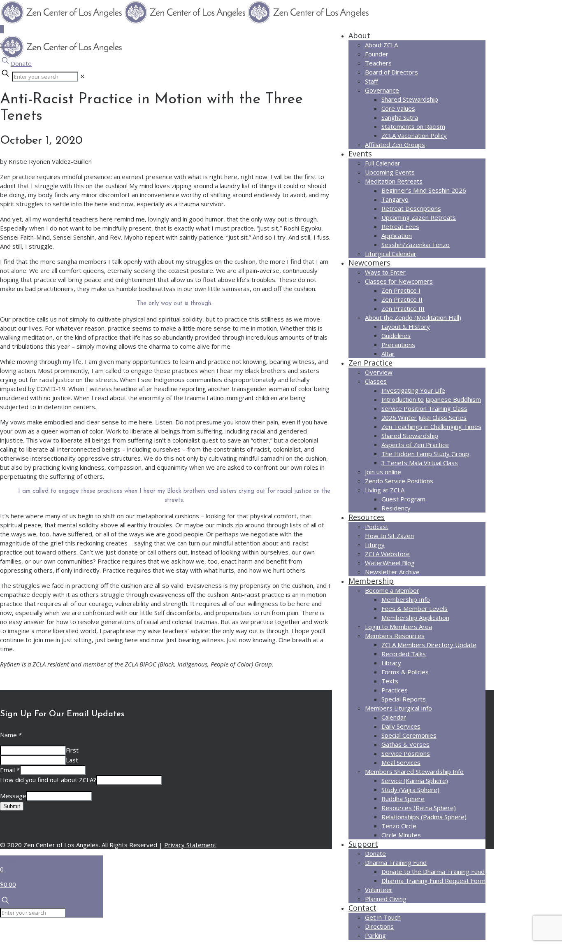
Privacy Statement (190, 845)
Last (72, 760)
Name (11, 735)
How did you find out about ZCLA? (48, 780)
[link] (82, 76)
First (72, 750)
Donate (21, 63)
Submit (11, 806)
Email (10, 770)
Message (13, 796)
